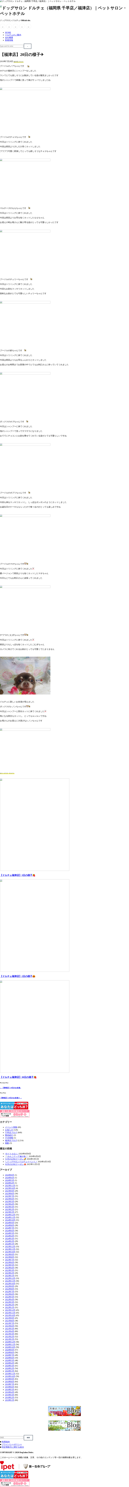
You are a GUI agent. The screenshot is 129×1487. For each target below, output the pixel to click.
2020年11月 (10, 1344)
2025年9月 (9, 1191)
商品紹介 (9, 1135)
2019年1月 (9, 1400)
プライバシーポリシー (12, 1444)
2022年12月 (10, 1278)
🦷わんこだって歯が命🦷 (16, 1156)
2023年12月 (10, 1246)
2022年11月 (10, 1281)
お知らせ (9, 1130)
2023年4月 (9, 1268)
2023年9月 (9, 1254)
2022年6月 (9, 1294)
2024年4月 (9, 1236)
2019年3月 (9, 1395)
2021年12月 (10, 1310)
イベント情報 (11, 1127)
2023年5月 (9, 1265)
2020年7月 (9, 1355)
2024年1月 (9, 1244)
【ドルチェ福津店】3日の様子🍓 (17, 875)
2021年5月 (9, 1329)
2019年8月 (9, 1382)
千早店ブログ (11, 1132)
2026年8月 (9, 1175)
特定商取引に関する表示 (13, 1447)
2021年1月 (9, 1339)
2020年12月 (10, 1342)
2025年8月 (9, 1193)
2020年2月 (9, 1368)
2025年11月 (10, 1186)
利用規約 (6, 1442)
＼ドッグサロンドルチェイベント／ (21, 1162)
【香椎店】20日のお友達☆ (11, 1098)
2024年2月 (9, 1241)
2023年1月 (9, 1276)
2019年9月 (9, 1379)
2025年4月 (9, 1204)
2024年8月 (9, 1225)
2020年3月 (9, 1366)
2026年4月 (9, 1183)
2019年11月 (10, 1374)
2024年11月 (10, 1217)
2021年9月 (9, 1318)
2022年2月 (9, 1305)
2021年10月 (10, 1315)
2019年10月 (10, 1376)
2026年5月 (9, 1180)
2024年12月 (10, 1215)
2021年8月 (9, 1321)
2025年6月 (9, 1199)
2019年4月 (9, 1392)
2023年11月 (10, 1249)
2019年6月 (9, 1387)
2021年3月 (9, 1334)
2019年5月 (9, 1389)
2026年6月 (9, 1178)
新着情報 (9, 40)
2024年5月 (9, 1233)
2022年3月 (9, 1302)
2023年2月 (9, 1273)
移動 (7, 1143)
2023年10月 (10, 1252)
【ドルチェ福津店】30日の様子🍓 (18, 1077)
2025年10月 (10, 1188)
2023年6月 (9, 1262)
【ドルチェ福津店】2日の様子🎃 (17, 976)
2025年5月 (9, 1201)
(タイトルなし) (11, 1154)
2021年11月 (10, 1313)
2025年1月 (9, 1212)
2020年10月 (10, 1347)
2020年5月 (9, 1360)
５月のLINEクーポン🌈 (15, 1159)
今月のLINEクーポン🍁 (15, 1164)
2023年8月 (9, 1257)
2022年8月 (9, 1289)
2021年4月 (9, 1331)
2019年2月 (9, 1397)
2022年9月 (9, 1286)
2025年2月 (9, 1209)
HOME (8, 32)
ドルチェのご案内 (13, 35)
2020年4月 (9, 1363)
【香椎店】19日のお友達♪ (10, 1088)
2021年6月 (9, 1326)
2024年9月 (9, 1223)
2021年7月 (9, 1323)
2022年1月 (9, 1307)
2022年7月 (9, 1291)
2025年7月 (9, 1196)
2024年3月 (9, 1239)
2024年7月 (9, 1228)
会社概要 (9, 37)
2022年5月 (9, 1297)
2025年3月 (9, 1207)
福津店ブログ (19, 61)
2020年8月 (9, 1352)
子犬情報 (9, 1138)
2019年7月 (9, 1384)
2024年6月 (9, 1231)
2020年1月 (9, 1371)
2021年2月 (9, 1337)
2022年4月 (9, 1299)
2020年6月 (9, 1358)
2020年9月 (9, 1350)
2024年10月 (10, 1220)
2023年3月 (9, 1270)
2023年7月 (9, 1260)
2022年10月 (10, 1284)
